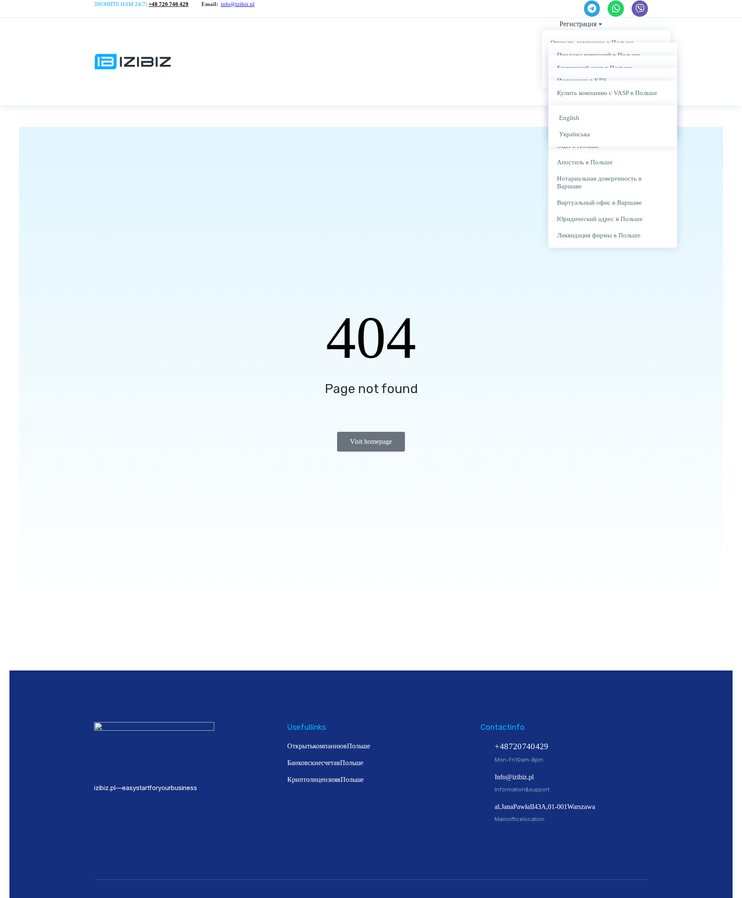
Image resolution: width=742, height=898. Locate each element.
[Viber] (640, 8)
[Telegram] (592, 8)
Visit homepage (371, 441)
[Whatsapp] (616, 8)
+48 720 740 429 (169, 4)
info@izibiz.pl (238, 4)
